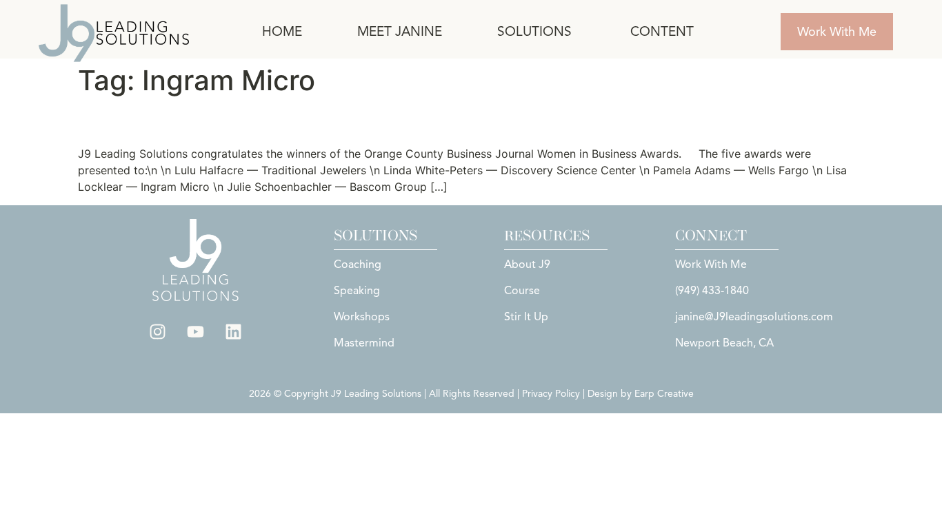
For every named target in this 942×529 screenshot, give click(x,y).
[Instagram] (158, 332)
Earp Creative (664, 394)
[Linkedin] (234, 332)
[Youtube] (196, 332)
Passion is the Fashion (194, 120)
